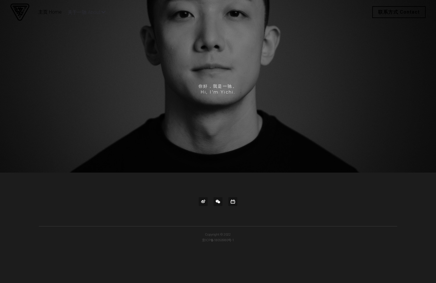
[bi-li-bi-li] (232, 201)
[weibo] (203, 201)
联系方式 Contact (399, 12)
